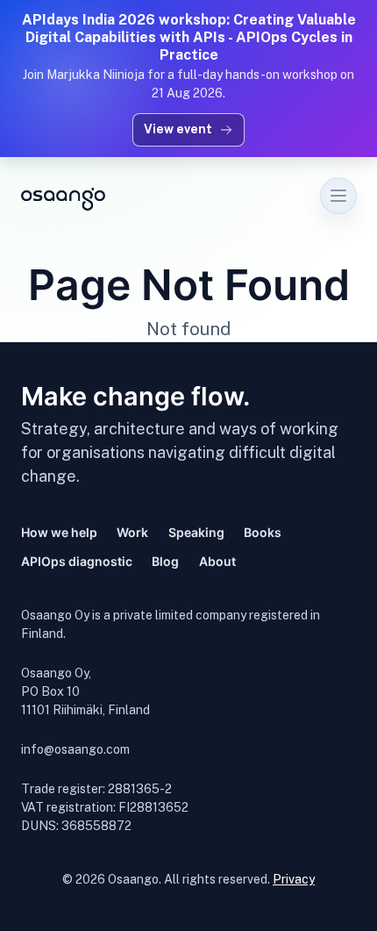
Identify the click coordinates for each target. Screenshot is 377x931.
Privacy (294, 879)
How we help (59, 532)
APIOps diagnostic (76, 561)
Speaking (196, 532)
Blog (165, 561)
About (217, 561)
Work (132, 532)
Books (262, 532)
